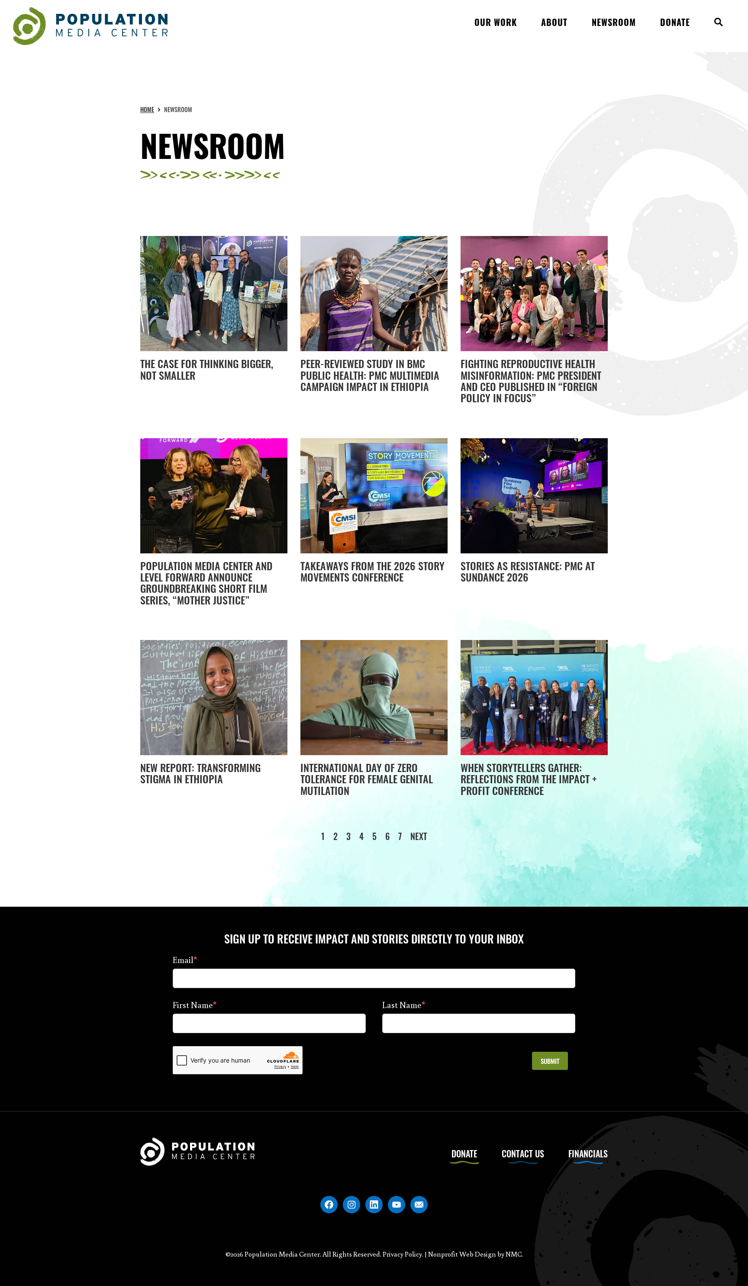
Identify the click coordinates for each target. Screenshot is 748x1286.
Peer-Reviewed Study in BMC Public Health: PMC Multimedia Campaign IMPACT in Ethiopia (369, 374)
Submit (550, 1061)
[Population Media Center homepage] (90, 26)
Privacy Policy (402, 1254)
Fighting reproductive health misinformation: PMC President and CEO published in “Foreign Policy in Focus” (531, 380)
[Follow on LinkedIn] (374, 1204)
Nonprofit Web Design (462, 1254)
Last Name (403, 1004)
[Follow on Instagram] (351, 1204)
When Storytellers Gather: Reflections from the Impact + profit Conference (528, 778)
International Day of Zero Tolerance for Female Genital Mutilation (366, 778)
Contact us (523, 1153)
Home (147, 109)
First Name (194, 1004)
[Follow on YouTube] (396, 1204)
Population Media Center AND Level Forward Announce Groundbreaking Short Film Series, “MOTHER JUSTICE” (206, 582)
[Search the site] (718, 26)
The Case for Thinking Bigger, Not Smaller (206, 368)
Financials (588, 1153)
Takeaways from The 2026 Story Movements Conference (372, 571)
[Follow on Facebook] (329, 1204)
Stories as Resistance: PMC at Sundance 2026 (528, 571)
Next (418, 836)
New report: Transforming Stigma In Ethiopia (200, 772)
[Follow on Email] (419, 1204)
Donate (464, 1153)
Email (185, 959)
